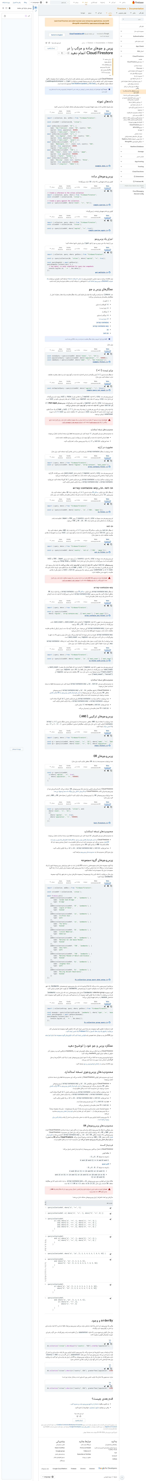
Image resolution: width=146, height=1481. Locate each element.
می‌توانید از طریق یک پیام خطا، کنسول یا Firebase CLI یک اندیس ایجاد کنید (89, 1031)
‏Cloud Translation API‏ (76, 34)
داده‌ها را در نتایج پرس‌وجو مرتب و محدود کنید (85, 1404)
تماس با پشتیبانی (60, 1444)
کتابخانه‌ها (114, 1456)
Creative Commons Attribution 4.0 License (69, 1425)
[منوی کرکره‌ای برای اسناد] (82, 2)
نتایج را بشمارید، (94, 1408)
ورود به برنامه (6, 2)
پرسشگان (62, 1460)
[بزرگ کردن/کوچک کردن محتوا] (103, 59)
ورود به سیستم (17, 749)
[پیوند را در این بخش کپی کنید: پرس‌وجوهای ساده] (89, 176)
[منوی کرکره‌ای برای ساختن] (119, 2)
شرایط (115, 1477)
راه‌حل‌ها (103, 2)
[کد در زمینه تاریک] (108, 116)
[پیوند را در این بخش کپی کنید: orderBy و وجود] (90, 1320)
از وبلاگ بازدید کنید (86, 1444)
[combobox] (60, 2)
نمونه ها (83, 13)
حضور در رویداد (86, 1457)
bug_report (9, 8)
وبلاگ (25, 2)
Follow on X (87, 1451)
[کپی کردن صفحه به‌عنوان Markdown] (62, 53)
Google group (60, 1451)
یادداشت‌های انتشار (60, 1454)
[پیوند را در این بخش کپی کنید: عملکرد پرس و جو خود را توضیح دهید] (66, 1046)
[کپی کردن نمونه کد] (111, 116)
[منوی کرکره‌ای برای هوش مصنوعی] (116, 12)
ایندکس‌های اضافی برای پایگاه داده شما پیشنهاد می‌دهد (70, 791)
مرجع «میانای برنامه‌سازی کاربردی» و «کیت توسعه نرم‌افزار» (105, 1448)
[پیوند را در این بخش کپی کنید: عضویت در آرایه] (96, 447)
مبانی (134, 13)
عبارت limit (90, 580)
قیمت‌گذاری (94, 2)
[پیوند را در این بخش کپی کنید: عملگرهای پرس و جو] (87, 289)
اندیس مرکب (107, 726)
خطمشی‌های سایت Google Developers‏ (79, 1427)
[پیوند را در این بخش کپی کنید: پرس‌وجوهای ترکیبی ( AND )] (77, 716)
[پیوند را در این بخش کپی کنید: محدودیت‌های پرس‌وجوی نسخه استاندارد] (63, 1072)
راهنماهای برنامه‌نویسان (111, 1444)
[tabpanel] (79, 141)
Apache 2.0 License (111, 1427)
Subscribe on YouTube (84, 1454)
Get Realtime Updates (79, 84)
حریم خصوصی (108, 1477)
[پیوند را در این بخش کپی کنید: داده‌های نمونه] (95, 101)
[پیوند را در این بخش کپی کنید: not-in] (105, 526)
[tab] (107, 112)
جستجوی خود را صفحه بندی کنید (70, 580)
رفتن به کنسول (17, 2)
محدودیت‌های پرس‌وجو (87, 852)
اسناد (86, 2)
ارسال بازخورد (51, 48)
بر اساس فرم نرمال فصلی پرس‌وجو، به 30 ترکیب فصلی (66, 693)
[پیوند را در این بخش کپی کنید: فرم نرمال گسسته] (98, 1145)
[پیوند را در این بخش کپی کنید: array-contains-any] (92, 587)
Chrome (82, 1469)
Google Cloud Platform (60, 1469)
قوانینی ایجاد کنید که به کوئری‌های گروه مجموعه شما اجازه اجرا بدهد (65, 1035)
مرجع (89, 13)
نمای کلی (141, 13)
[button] (134, 31)
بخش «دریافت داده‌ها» (74, 279)
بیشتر (76, 2)
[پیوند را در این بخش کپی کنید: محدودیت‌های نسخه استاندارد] (89, 429)
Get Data (92, 84)
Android (92, 1469)
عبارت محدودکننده (94, 422)
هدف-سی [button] (77, 112)
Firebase (110, 43)
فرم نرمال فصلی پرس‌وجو (65, 1111)
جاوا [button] (110, 1340)
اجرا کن (113, 2)
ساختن (124, 2)
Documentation (136, 8)
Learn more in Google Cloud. (90, 23)
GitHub (114, 1459)
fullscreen (6, 8)
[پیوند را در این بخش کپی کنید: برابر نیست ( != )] (94, 370)
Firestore (121, 8)
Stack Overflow (60, 1448)
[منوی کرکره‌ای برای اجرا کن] (109, 2)
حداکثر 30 (95, 492)
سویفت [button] (85, 112)
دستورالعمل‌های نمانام (59, 1457)
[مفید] (49, 42)
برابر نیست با (104, 319)
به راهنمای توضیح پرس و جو (92, 1064)
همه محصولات (45, 1469)
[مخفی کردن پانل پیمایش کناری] (122, 1477)
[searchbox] (133, 19)
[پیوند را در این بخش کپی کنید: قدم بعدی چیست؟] (90, 1399)
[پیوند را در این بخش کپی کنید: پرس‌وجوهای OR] (92, 756)
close (3, 8)
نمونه (115, 1452)
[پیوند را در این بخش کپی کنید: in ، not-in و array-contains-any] (71, 488)
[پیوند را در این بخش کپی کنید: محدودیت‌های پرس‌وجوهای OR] (81, 1126)
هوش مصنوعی (122, 13)
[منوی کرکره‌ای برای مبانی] (130, 12)
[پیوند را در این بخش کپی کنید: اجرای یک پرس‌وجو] (93, 239)
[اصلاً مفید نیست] (46, 42)
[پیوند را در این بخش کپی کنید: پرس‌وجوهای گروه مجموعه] (79, 860)
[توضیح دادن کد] (104, 116)
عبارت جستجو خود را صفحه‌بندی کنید (72, 422)
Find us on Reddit (85, 1448)
